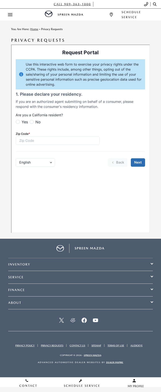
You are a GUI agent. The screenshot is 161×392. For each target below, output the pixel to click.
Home (34, 29)
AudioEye (136, 345)
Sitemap (96, 345)
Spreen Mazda (92, 355)
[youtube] (95, 320)
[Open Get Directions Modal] (111, 15)
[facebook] (84, 320)
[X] (61, 320)
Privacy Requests (52, 345)
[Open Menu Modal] (10, 15)
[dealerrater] (72, 320)
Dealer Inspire (114, 362)
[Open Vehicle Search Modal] (156, 4)
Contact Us (77, 345)
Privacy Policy (25, 345)
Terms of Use (116, 345)
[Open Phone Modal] (146, 4)
